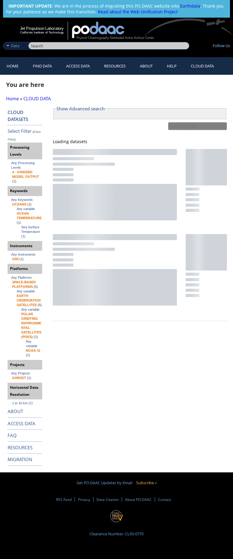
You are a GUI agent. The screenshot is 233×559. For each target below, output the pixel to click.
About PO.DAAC (138, 499)
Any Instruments (23, 254)
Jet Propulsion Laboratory (42, 28)
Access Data (78, 66)
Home (13, 66)
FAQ (12, 435)
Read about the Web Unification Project (138, 12)
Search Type (15, 39)
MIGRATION (20, 459)
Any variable (26, 209)
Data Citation (107, 499)
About (146, 66)
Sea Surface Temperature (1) (31, 231)
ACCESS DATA (21, 423)
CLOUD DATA (202, 66)
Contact (164, 499)
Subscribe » (146, 482)
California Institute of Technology (42, 32)
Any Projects (20, 373)
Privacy (84, 499)
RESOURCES (115, 66)
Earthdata (190, 6)
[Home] (117, 31)
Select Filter (20, 131)
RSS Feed (64, 499)
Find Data (42, 66)
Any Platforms (21, 277)
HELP (172, 66)
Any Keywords (22, 200)
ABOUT (15, 411)
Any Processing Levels (23, 165)
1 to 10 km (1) (22, 403)
